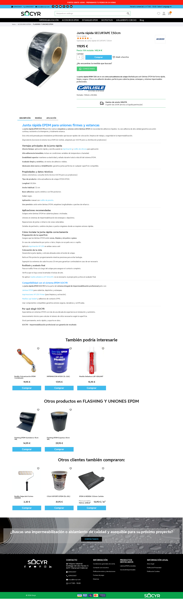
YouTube (60, 6)
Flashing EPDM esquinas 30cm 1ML (58, 438)
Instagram (67, 6)
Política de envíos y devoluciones (104, 571)
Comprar (98, 57)
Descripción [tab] (24, 118)
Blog (142, 20)
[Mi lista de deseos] (158, 13)
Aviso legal (150, 564)
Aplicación (51, 118)
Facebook (53, 6)
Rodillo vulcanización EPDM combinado (25, 377)
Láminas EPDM (27, 290)
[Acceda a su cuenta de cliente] (164, 13)
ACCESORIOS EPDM (70, 20)
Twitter (56, 6)
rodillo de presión (46, 200)
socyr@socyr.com (43, 7)
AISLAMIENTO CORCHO (126, 20)
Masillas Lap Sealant (29, 299)
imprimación (67, 149)
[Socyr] (152, 595)
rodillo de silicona (80, 149)
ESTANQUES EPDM (90, 20)
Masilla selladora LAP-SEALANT (91, 376)
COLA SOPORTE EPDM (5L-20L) (58, 496)
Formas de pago (98, 575)
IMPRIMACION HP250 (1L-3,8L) (58, 376)
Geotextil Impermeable (127, 570)
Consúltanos (88, 69)
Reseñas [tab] (38, 118)
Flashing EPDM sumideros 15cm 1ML (26, 438)
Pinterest (64, 6)
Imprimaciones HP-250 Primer (33, 294)
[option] (26, 368)
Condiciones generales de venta (104, 564)
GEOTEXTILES (107, 20)
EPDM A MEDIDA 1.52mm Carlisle (91, 496)
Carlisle (84, 36)
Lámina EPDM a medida (128, 566)
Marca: (79, 36)
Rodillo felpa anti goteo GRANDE (23, 497)
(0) (91, 38)
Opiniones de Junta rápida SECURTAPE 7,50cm (94, 41)
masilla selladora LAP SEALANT (41, 277)
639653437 (18, 7)
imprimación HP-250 (36, 246)
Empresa (96, 579)
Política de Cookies (153, 571)
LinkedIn (71, 6)
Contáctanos (91, 539)
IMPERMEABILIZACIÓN (49, 20)
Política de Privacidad (154, 568)
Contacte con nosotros (101, 568)
